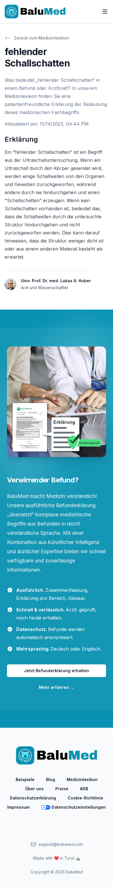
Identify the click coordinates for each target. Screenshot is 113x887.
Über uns (34, 788)
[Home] (35, 11)
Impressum (18, 807)
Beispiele (25, 779)
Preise (61, 788)
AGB (84, 788)
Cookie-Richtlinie (85, 797)
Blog (50, 779)
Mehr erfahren (56, 687)
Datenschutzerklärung (33, 797)
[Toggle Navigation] (105, 11)
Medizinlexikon (82, 779)
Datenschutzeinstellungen (79, 807)
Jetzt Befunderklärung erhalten (56, 670)
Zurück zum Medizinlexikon (41, 37)
